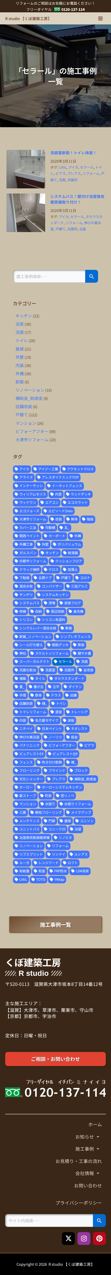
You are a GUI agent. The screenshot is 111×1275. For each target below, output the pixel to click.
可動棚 (50, 527)
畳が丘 (39, 686)
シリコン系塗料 (53, 619)
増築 (22, 678)
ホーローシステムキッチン (62, 787)
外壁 (19, 357)
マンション (25, 423)
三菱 (22, 812)
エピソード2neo (60, 510)
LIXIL (63, 167)
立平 (56, 686)
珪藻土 (73, 569)
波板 (71, 720)
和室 (41, 870)
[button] (55, 1137)
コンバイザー (52, 586)
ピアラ (61, 173)
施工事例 (84, 1148)
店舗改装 (23, 406)
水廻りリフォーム (77, 803)
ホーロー (26, 787)
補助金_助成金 (29, 398)
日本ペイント (52, 728)
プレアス (74, 173)
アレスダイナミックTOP (60, 477)
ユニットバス (29, 829)
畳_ (22, 686)
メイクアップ (81, 812)
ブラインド (57, 770)
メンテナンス (29, 820)
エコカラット (78, 502)
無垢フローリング (48, 812)
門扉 (52, 820)
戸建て (61, 228)
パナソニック (29, 745)
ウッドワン (27, 502)
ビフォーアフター (31, 431)
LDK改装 (82, 870)
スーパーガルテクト (34, 661)
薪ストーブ (27, 795)
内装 (19, 365)
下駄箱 (24, 577)
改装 (58, 519)
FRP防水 (60, 870)
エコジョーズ (29, 510)
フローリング (29, 770)
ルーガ (24, 862)
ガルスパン (27, 552)
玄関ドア (45, 577)
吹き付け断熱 (52, 762)
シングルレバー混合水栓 (37, 628)
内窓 (58, 494)
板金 (74, 737)
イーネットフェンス (67, 485)
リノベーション (29, 390)
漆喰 (52, 602)
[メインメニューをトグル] (100, 18)
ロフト (73, 862)
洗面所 (72, 179)
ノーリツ (55, 737)
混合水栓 (26, 586)
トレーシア (79, 711)
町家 (48, 795)
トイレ (21, 340)
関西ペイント (29, 535)
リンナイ (58, 854)
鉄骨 (38, 695)
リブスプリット (31, 854)
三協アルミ (79, 586)
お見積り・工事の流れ (79, 1161)
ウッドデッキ (81, 494)
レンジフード (48, 862)
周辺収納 (57, 611)
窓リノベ (67, 795)
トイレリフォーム (32, 711)
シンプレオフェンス (75, 636)
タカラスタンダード (69, 678)
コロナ (85, 577)
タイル (40, 678)
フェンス (26, 762)
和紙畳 (24, 870)
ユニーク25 (57, 829)
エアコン (52, 502)
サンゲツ (26, 594)
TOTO (40, 879)
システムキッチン (55, 594)
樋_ (44, 703)
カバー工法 (27, 527)
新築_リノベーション (35, 636)
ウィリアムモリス (32, 494)
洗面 (62, 179)
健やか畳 (84, 653)
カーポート (57, 535)
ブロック (81, 770)
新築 (19, 382)
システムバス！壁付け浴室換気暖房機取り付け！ (77, 199)
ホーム (95, 1124)
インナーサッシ (31, 485)
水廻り (50, 803)
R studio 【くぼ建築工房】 (28, 18)
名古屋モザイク (47, 720)
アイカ (73, 167)
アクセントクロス (80, 468)
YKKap (59, 879)
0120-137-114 (73, 9)
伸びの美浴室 (29, 737)
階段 (90, 519)
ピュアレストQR (65, 753)
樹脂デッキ (60, 644)
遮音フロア (72, 602)
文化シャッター (31, 778)
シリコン (26, 619)
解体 (74, 519)
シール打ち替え (31, 644)
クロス (54, 569)
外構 (19, 373)
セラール (86, 167)
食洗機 (78, 611)
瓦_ (66, 527)
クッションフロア (68, 560)
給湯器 (73, 552)
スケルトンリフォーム (52, 653)
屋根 (19, 349)
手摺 (22, 695)
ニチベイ (26, 728)
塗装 (58, 711)
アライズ (26, 477)
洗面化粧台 (27, 669)
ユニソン (86, 820)
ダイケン (75, 686)
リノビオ (65, 837)
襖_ (73, 762)
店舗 (73, 695)
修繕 (22, 611)
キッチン (23, 316)
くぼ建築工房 (33, 962)
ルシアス (81, 854)
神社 (22, 653)
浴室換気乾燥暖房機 (34, 837)
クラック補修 (29, 569)
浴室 (82, 228)
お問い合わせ (88, 1185)
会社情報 (84, 1173)
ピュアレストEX (31, 753)
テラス (56, 695)
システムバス (29, 602)
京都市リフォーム (32, 560)
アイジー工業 (48, 468)
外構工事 (26, 544)
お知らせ (84, 1136)
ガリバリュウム (69, 544)
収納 (38, 611)
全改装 (88, 669)
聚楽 (81, 644)
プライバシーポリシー (79, 1202)
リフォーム (91, 173)
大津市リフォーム (32, 439)
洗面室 (50, 669)
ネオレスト (79, 728)
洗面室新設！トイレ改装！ (73, 152)
